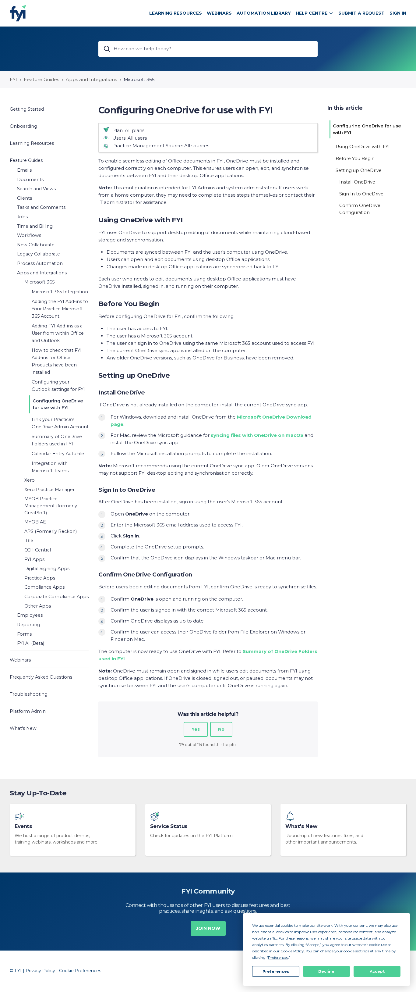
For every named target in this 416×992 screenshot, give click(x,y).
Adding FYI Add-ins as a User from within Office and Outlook (58, 333)
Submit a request (361, 13)
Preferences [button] (278, 957)
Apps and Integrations (91, 79)
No (221, 729)
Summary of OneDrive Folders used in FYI (57, 440)
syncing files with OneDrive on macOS (257, 435)
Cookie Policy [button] (292, 951)
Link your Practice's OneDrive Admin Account (60, 423)
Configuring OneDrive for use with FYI (58, 404)
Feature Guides (41, 79)
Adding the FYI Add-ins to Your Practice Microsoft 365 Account (60, 309)
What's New (301, 826)
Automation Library (264, 13)
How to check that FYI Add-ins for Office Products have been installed (57, 361)
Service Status (169, 826)
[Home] (18, 13)
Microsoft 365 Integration (60, 291)
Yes (196, 729)
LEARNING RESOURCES (175, 13)
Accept (377, 971)
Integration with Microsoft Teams (50, 467)
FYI (13, 79)
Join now (208, 928)
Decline (326, 971)
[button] (49, 109)
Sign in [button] (398, 13)
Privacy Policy (40, 970)
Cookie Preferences (80, 970)
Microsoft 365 (139, 79)
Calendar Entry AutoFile (58, 453)
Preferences (276, 971)
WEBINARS (219, 13)
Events (23, 826)
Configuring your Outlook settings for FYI (58, 385)
